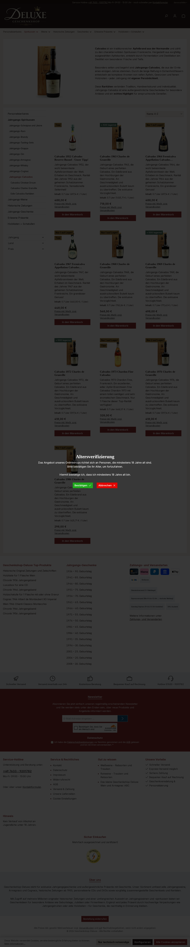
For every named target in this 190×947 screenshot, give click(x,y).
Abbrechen (105, 485)
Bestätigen (81, 485)
